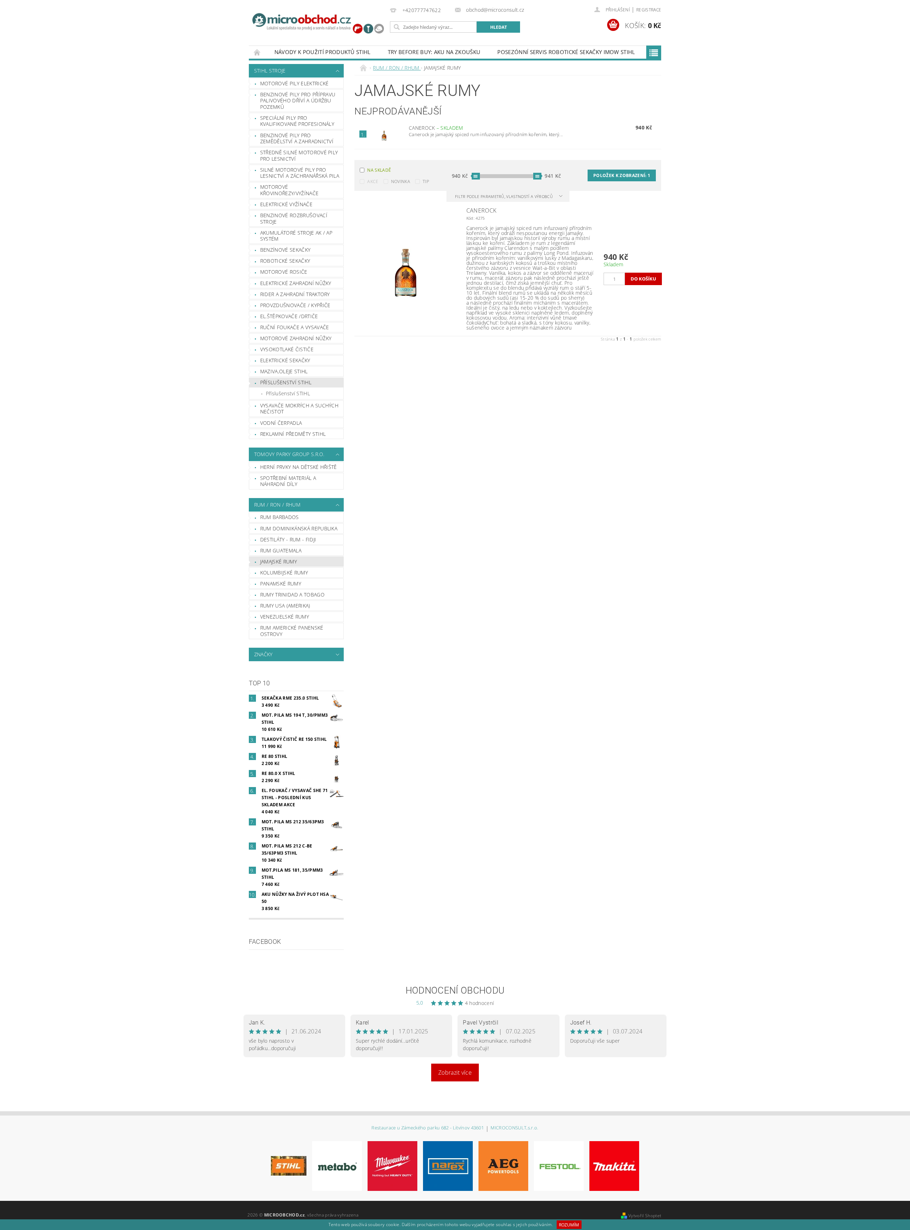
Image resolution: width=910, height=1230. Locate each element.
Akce (372, 181)
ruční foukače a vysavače (294, 327)
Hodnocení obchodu (455, 990)
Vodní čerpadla (281, 422)
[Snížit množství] (607, 275)
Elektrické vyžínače (286, 204)
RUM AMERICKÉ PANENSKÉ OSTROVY (291, 630)
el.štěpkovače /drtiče (289, 316)
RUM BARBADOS (279, 517)
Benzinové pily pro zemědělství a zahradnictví (296, 138)
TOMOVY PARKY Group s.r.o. (289, 454)
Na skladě (379, 170)
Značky (263, 654)
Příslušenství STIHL (288, 393)
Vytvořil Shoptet (644, 1216)
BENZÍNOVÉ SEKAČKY (285, 249)
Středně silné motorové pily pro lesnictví (299, 155)
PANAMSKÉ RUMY (280, 583)
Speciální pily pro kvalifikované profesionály (297, 121)
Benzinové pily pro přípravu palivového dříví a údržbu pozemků (298, 100)
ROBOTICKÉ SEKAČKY (285, 260)
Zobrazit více (455, 1072)
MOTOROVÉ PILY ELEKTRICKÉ (294, 83)
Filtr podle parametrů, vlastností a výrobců (504, 196)
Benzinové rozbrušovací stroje (293, 218)
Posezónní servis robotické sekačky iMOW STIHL (566, 51)
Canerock (436, 127)
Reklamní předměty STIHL (293, 433)
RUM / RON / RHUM (277, 504)
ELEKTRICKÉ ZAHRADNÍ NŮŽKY (295, 283)
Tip (426, 181)
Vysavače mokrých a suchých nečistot (299, 408)
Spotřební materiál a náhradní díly (288, 481)
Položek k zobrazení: (621, 175)
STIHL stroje (270, 70)
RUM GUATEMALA (280, 550)
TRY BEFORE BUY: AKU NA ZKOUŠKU (434, 51)
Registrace (648, 10)
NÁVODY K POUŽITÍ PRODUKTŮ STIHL (322, 51)
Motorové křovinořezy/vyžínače (289, 190)
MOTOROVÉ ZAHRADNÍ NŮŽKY (295, 338)
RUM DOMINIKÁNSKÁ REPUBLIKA (298, 528)
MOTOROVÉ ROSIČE (283, 271)
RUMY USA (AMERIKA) (285, 605)
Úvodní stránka (257, 52)
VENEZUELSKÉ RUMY (284, 616)
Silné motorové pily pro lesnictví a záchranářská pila (299, 173)
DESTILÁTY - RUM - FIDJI (288, 539)
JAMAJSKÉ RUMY (278, 561)
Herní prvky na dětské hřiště (298, 467)
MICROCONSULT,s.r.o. (514, 1128)
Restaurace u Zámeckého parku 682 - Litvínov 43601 (427, 1128)
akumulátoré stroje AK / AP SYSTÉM (296, 235)
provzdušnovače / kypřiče (295, 305)
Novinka (400, 181)
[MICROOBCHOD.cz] (318, 24)
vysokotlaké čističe (287, 349)
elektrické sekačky (285, 360)
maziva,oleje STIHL (284, 371)
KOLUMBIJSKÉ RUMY (284, 572)
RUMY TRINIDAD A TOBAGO (292, 594)
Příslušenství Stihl (285, 382)
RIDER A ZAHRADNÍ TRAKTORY (295, 294)
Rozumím (569, 1225)
